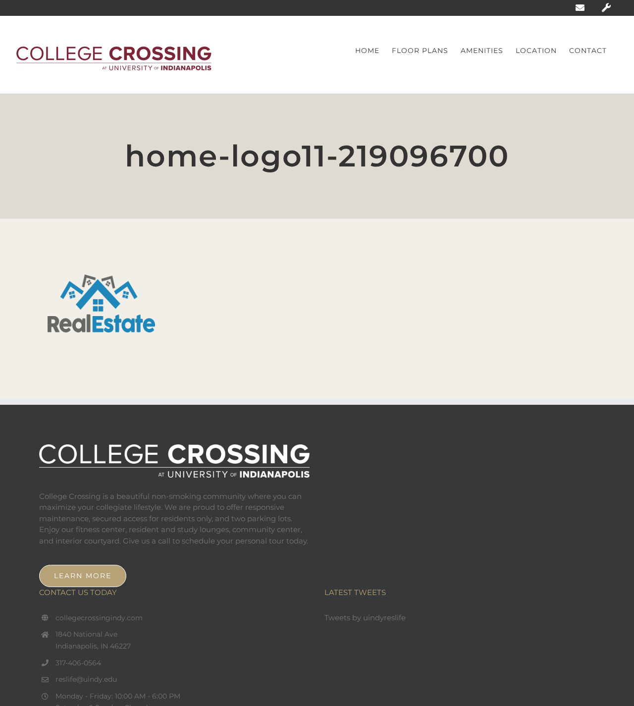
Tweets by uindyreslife (365, 617)
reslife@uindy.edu (86, 679)
